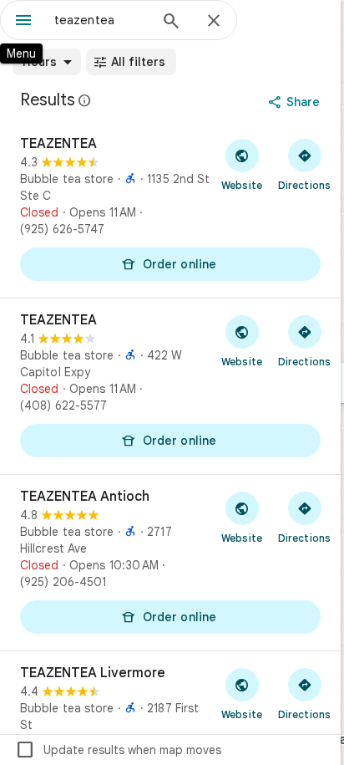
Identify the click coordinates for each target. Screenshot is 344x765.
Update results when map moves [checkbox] (118, 750)
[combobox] (101, 20)
